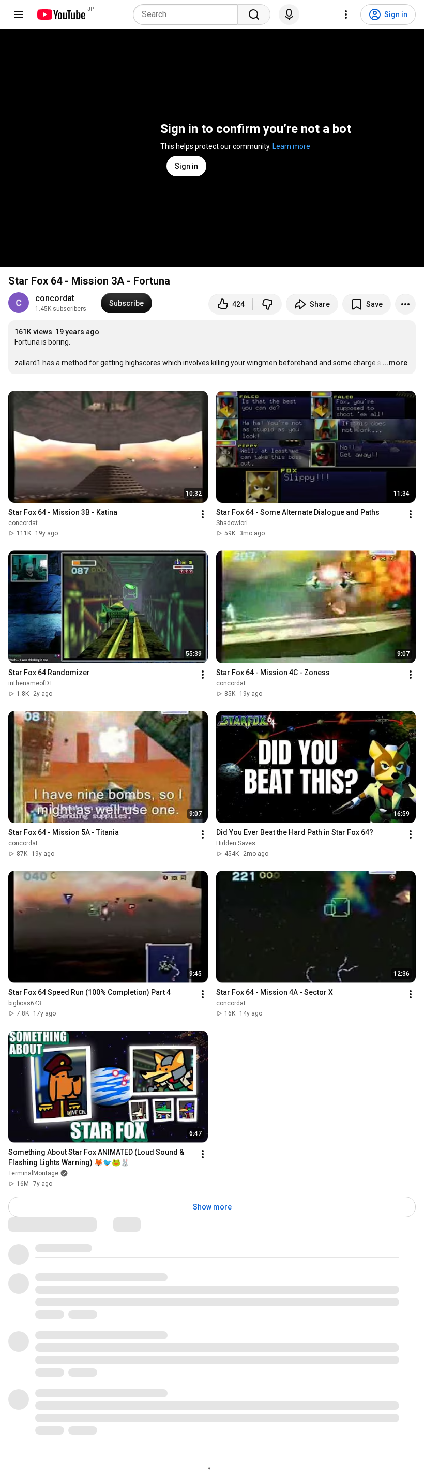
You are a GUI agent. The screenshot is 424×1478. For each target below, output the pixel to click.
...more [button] (395, 363)
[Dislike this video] (267, 304)
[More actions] (405, 304)
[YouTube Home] (61, 14)
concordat (54, 298)
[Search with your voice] (289, 14)
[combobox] (188, 14)
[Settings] (346, 14)
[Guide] (18, 14)
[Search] (253, 14)
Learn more (291, 146)
